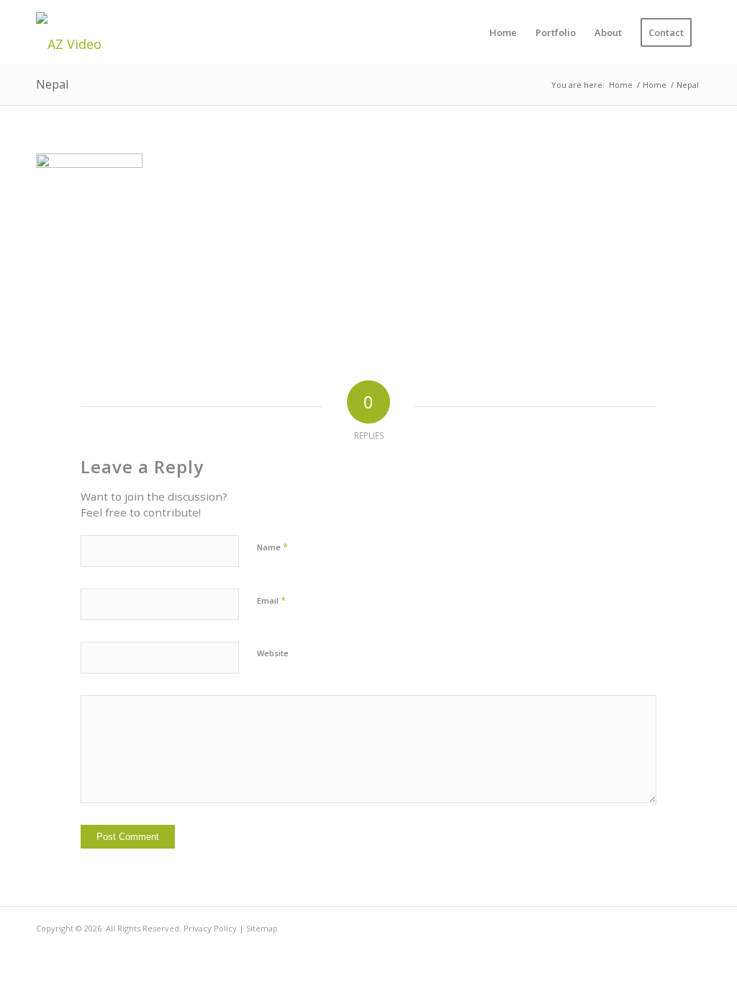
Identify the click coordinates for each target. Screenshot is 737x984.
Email (271, 600)
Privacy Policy (210, 928)
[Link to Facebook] (690, 925)
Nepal (52, 84)
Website (273, 653)
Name (272, 546)
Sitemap (262, 928)
